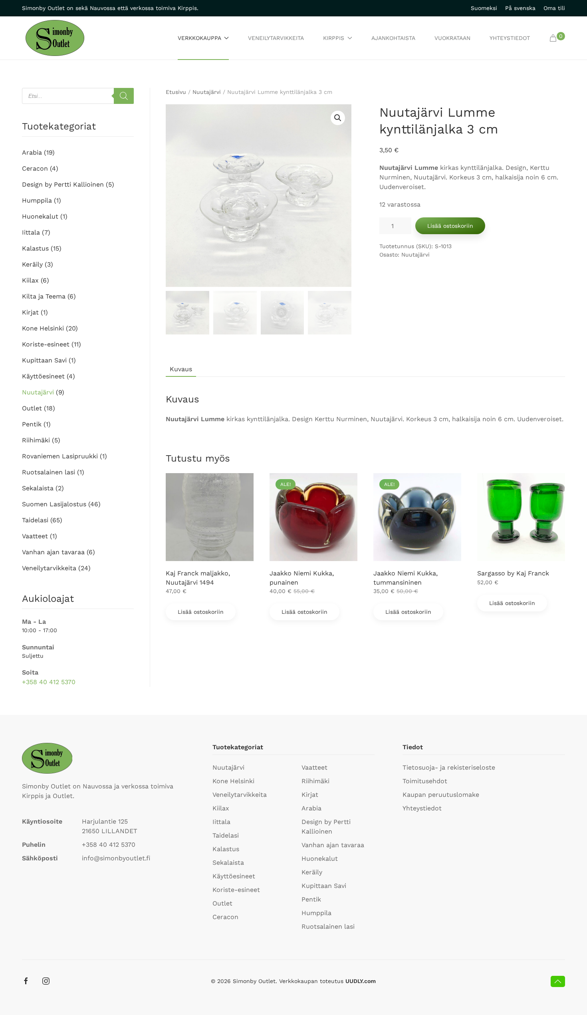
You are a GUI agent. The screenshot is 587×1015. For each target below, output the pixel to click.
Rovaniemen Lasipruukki (60, 456)
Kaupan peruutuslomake (441, 794)
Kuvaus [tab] (181, 369)
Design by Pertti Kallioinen (63, 184)
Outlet (32, 408)
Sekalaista (38, 488)
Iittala (31, 232)
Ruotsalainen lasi (48, 472)
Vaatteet (35, 536)
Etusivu (176, 92)
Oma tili (554, 8)
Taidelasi (35, 520)
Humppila (37, 200)
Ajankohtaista (393, 38)
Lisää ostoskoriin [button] (201, 612)
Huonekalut (40, 216)
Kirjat (30, 312)
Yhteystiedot (510, 38)
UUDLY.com (360, 981)
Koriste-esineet (45, 344)
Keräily (32, 264)
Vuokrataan (452, 38)
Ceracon (35, 168)
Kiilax (30, 280)
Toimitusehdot (425, 781)
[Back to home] (55, 38)
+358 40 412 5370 (48, 682)
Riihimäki (36, 440)
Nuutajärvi (206, 92)
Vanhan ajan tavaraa (53, 552)
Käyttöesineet (43, 376)
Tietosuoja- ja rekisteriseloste (449, 767)
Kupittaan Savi (44, 360)
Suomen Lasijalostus (54, 504)
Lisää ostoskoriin (450, 226)
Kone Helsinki (43, 328)
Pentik (32, 424)
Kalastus (35, 248)
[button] (557, 38)
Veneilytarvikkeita (276, 38)
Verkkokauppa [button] (199, 38)
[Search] (124, 96)
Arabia (32, 152)
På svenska (520, 8)
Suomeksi (484, 8)
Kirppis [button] (333, 38)
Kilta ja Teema (43, 296)
